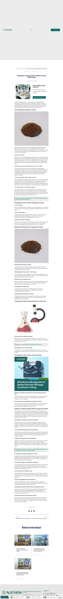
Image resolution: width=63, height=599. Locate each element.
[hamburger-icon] (31, 30)
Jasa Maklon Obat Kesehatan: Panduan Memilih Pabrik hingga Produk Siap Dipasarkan (39, 550)
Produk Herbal (23, 68)
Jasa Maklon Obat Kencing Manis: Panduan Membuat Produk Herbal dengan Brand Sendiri (22, 573)
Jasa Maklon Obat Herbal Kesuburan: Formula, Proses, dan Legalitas (22, 550)
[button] (55, 30)
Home (17, 68)
